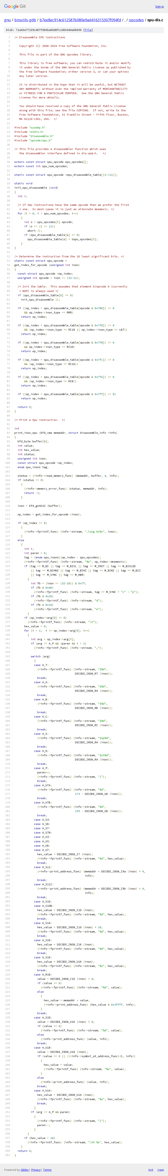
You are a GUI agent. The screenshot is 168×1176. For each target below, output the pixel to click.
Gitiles (25, 1170)
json (160, 1169)
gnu (7, 19)
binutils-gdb (25, 19)
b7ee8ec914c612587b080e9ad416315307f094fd (80, 19)
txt (150, 1169)
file (88, 30)
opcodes (136, 19)
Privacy (36, 1170)
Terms (47, 1170)
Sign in (159, 6)
